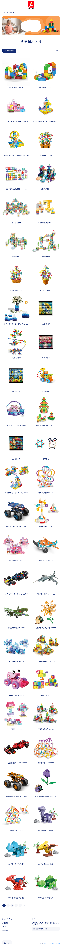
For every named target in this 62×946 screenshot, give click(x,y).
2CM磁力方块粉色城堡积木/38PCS (16, 121)
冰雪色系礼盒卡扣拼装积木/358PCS (16, 324)
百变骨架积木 (16, 358)
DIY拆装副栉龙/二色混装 (16, 898)
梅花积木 (46, 459)
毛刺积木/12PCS (45, 695)
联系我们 (5, 930)
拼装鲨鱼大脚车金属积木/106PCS (16, 526)
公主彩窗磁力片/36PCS (16, 560)
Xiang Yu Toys (47, 943)
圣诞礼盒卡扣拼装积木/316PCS (46, 425)
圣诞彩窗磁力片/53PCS (46, 729)
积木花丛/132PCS (46, 155)
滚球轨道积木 (45, 189)
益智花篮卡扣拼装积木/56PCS (16, 425)
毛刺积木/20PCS (16, 729)
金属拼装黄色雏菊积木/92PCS (46, 628)
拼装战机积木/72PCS (46, 560)
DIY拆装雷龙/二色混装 (45, 830)
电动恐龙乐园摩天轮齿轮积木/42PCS (16, 155)
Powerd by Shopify (55, 943)
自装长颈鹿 (45, 391)
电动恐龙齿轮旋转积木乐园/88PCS (16, 493)
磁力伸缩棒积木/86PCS (46, 493)
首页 (3, 12)
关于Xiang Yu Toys (7, 926)
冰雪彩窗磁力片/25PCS (16, 661)
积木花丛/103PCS (16, 290)
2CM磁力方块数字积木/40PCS (16, 189)
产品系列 (5, 923)
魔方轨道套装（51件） (46, 88)
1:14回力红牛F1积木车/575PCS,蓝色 (16, 594)
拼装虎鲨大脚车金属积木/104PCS (16, 797)
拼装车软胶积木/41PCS (16, 695)
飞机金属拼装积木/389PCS (16, 628)
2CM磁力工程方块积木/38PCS (46, 223)
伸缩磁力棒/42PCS (45, 526)
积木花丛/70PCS (45, 290)
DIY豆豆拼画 (46, 324)
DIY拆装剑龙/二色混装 (45, 898)
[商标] (31, 5)
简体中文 (6, 943)
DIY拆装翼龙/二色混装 (45, 864)
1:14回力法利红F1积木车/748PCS (16, 763)
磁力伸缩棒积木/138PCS (46, 763)
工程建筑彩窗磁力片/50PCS (45, 661)
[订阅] (58, 929)
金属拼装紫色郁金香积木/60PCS (46, 797)
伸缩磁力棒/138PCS (16, 830)
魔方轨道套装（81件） (16, 88)
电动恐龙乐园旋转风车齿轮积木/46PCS (46, 121)
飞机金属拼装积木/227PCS (46, 594)
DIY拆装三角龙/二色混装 (16, 864)
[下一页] (24, 905)
